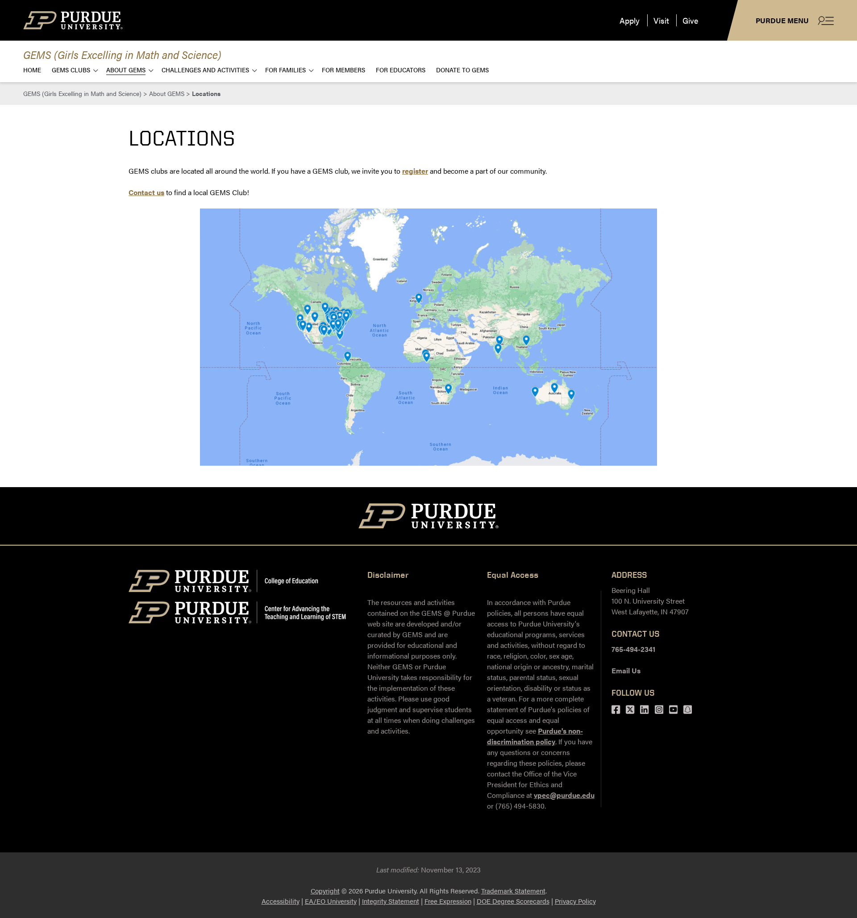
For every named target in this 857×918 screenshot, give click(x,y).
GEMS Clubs (71, 69)
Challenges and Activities (205, 69)
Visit (661, 20)
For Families (285, 69)
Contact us (146, 192)
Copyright (325, 890)
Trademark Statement (513, 890)
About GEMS (126, 69)
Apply (630, 20)
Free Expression (447, 900)
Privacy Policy (575, 900)
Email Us (626, 670)
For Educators (400, 69)
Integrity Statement (390, 900)
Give (690, 20)
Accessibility (281, 900)
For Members (343, 69)
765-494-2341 (633, 649)
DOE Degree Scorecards (513, 900)
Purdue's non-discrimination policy (535, 736)
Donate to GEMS (462, 69)
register (415, 171)
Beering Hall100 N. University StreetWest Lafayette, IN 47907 (650, 601)
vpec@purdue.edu (564, 795)
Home (32, 69)
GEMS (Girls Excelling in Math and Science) (122, 54)
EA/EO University (331, 900)
